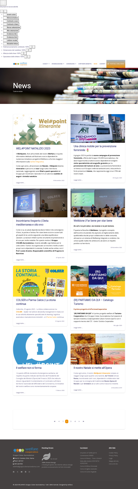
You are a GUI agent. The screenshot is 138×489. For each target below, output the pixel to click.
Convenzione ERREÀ (86, 455)
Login (111, 458)
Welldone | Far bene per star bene (93, 221)
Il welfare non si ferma (29, 368)
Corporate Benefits (85, 64)
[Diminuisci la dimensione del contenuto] (30, 47)
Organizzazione (57, 64)
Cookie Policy (113, 453)
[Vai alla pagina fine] (83, 421)
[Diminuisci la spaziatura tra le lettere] (25, 56)
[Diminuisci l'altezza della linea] (22, 53)
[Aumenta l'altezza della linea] (25, 53)
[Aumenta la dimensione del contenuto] (33, 47)
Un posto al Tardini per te (88, 453)
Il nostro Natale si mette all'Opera (93, 368)
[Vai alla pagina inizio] (54, 421)
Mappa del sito (114, 461)
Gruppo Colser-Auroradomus (23, 455)
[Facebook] (13, 472)
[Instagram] (29, 472)
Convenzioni (70, 64)
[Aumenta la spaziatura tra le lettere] (28, 56)
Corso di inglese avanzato (88, 469)
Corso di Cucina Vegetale (88, 472)
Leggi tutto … (20, 183)
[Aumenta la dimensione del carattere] (30, 50)
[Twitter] (17, 472)
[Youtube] (21, 472)
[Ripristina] (1, 11)
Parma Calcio (52, 317)
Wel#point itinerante (102, 373)
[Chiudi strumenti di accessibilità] (5, 11)
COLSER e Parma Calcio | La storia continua (36, 302)
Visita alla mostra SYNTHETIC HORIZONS (89, 462)
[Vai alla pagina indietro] (59, 421)
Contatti (102, 64)
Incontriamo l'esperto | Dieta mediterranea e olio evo (32, 223)
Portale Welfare (117, 64)
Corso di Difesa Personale (88, 466)
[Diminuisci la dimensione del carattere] (27, 50)
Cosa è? (45, 64)
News (95, 64)
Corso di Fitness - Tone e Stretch (91, 458)
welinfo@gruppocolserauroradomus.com (26, 467)
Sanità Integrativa (37, 162)
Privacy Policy (113, 455)
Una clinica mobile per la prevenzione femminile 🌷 (95, 148)
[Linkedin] (25, 472)
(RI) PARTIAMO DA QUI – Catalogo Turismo (93, 302)
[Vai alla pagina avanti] (79, 421)
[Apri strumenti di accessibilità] (3, 2)
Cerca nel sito (113, 464)
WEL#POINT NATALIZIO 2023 (33, 148)
